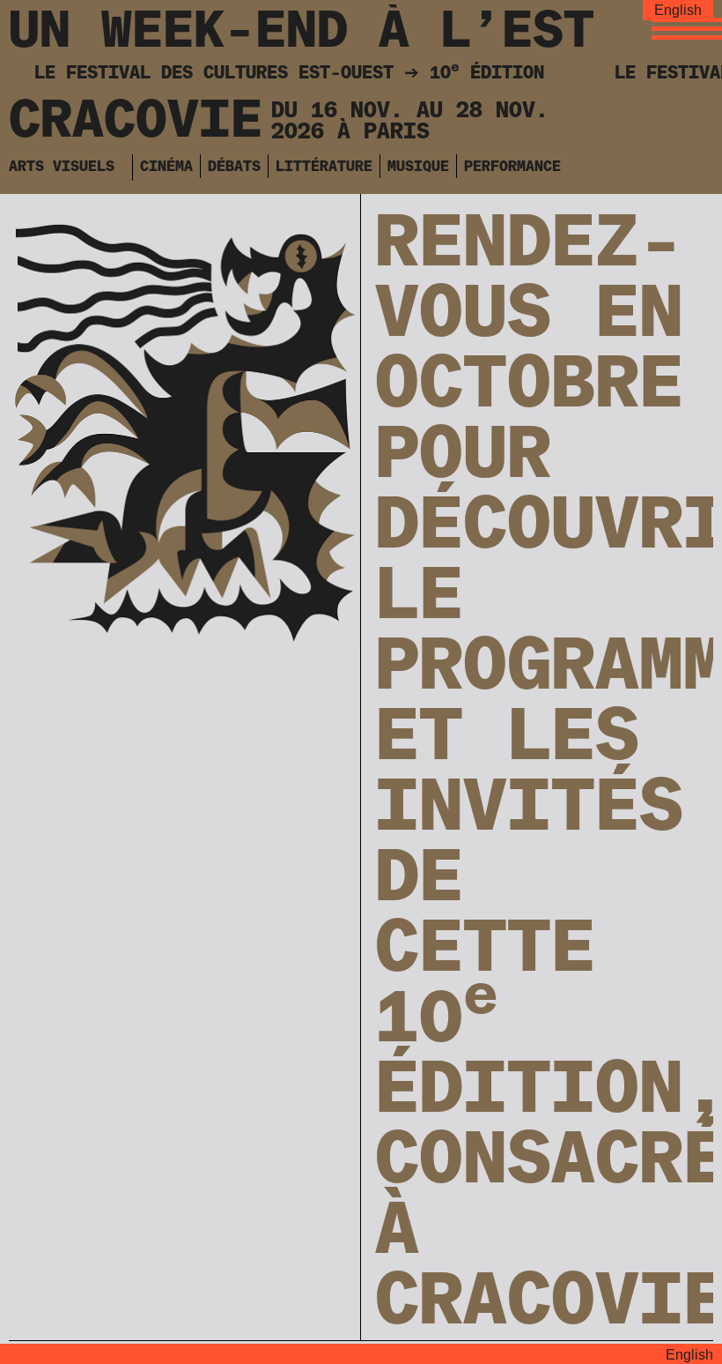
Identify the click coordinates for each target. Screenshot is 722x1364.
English (678, 10)
